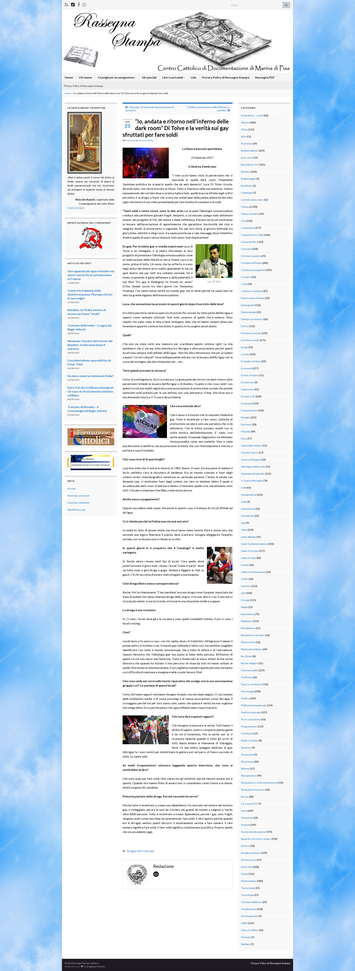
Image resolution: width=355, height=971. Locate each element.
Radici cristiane (249, 740)
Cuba (244, 284)
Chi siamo (85, 77)
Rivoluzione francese (253, 789)
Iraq (243, 522)
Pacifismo (246, 677)
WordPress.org (76, 509)
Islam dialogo (248, 536)
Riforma (245, 768)
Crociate (246, 277)
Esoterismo (247, 382)
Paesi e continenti (251, 684)
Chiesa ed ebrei (250, 213)
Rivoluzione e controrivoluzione (259, 782)
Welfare (245, 944)
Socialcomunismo (251, 852)
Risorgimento (248, 775)
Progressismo (249, 726)
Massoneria (247, 614)
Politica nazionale (251, 712)
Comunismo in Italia (252, 234)
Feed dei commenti (78, 502)
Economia (246, 368)
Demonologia (248, 312)
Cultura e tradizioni (252, 291)
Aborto (245, 122)
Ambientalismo (249, 150)
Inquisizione (248, 508)
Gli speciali (149, 77)
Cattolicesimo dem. (252, 199)
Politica (245, 698)
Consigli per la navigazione (116, 77)
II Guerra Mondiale (252, 480)
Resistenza (247, 761)
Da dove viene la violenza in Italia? (90, 376)
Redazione (130, 140)
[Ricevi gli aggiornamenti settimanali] (84, 4)
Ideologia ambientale (253, 466)
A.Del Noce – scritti (252, 115)
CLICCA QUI (75, 208)
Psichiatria (247, 733)
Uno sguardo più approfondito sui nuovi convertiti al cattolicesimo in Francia (90, 275)
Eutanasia (246, 403)
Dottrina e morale (251, 333)
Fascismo (246, 424)
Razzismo (246, 747)
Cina (243, 220)
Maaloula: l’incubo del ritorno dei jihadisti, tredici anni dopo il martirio (89, 344)
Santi (244, 810)
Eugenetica (247, 389)
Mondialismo (248, 628)
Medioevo (246, 621)
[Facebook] (78, 4)
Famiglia (245, 417)
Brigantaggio (248, 178)
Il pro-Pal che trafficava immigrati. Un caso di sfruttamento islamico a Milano (90, 391)
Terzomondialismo (251, 902)
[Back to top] (346, 962)
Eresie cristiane (250, 375)
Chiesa (245, 206)
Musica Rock (248, 642)
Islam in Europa (249, 550)
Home (69, 77)
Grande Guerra (249, 452)
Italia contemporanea (253, 571)
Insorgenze (247, 515)
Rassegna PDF (265, 77)
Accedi (71, 488)
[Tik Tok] (73, 4)
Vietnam (246, 937)
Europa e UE (248, 396)
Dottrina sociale (250, 340)
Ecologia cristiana (251, 361)
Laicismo (246, 586)
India (244, 501)
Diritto (244, 326)
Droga (244, 347)
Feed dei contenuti (78, 495)
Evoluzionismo (249, 410)
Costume (246, 248)
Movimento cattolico (253, 635)
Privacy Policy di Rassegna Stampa (225, 77)
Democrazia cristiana (253, 298)
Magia (244, 607)
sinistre (245, 845)
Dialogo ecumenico (252, 319)
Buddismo (246, 185)
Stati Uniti (247, 866)
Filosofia (245, 431)
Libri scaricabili (172, 77)
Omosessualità (145, 140)
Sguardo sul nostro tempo (256, 838)
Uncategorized (249, 916)
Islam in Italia (248, 557)
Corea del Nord (249, 241)
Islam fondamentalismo (254, 543)
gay (152, 851)
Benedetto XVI (250, 164)
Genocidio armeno (251, 445)
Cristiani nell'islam (251, 262)
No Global (246, 656)
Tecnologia (247, 895)
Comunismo (248, 227)
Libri (243, 593)
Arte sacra (247, 157)
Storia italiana (248, 880)
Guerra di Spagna (251, 459)
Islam (244, 529)
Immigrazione (248, 494)
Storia (244, 873)
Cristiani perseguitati (253, 269)
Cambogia (246, 192)
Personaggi (247, 691)
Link (193, 77)
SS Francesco (248, 859)
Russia (244, 796)
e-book (245, 354)
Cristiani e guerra (251, 255)
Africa (244, 129)
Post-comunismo (251, 719)
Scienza (245, 824)
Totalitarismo (248, 909)
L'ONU (244, 578)
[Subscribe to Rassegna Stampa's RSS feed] (66, 4)
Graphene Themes (96, 966)
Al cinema (246, 143)
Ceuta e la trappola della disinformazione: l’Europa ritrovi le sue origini (89, 294)
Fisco (244, 438)
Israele (245, 564)
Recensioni (247, 754)
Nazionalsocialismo (251, 649)
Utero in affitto (249, 930)
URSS (244, 923)
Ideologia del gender (253, 473)
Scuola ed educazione (253, 831)
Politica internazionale (253, 705)
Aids (243, 136)
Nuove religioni (249, 663)
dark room (143, 851)
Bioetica (245, 171)
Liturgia (245, 600)
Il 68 (243, 487)
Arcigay (131, 851)
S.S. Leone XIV (249, 803)
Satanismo (247, 817)
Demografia (247, 305)
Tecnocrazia (248, 887)
